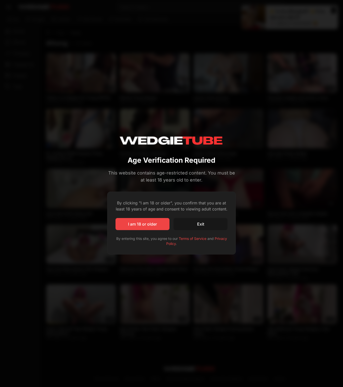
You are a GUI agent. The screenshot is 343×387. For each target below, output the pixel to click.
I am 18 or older (142, 224)
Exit (200, 224)
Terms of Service (192, 238)
